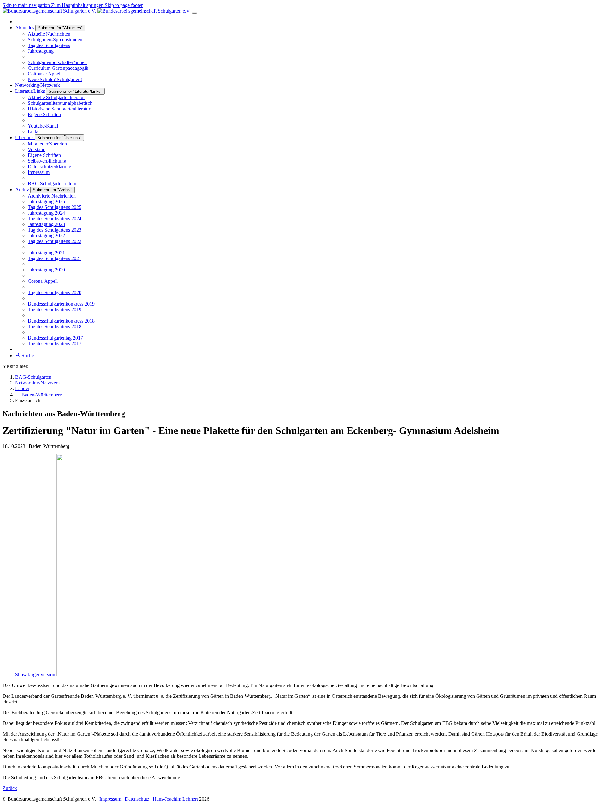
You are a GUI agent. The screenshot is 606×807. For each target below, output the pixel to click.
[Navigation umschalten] (194, 13)
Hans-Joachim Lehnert (175, 799)
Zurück (10, 788)
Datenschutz (137, 799)
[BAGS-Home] (97, 11)
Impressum (110, 799)
